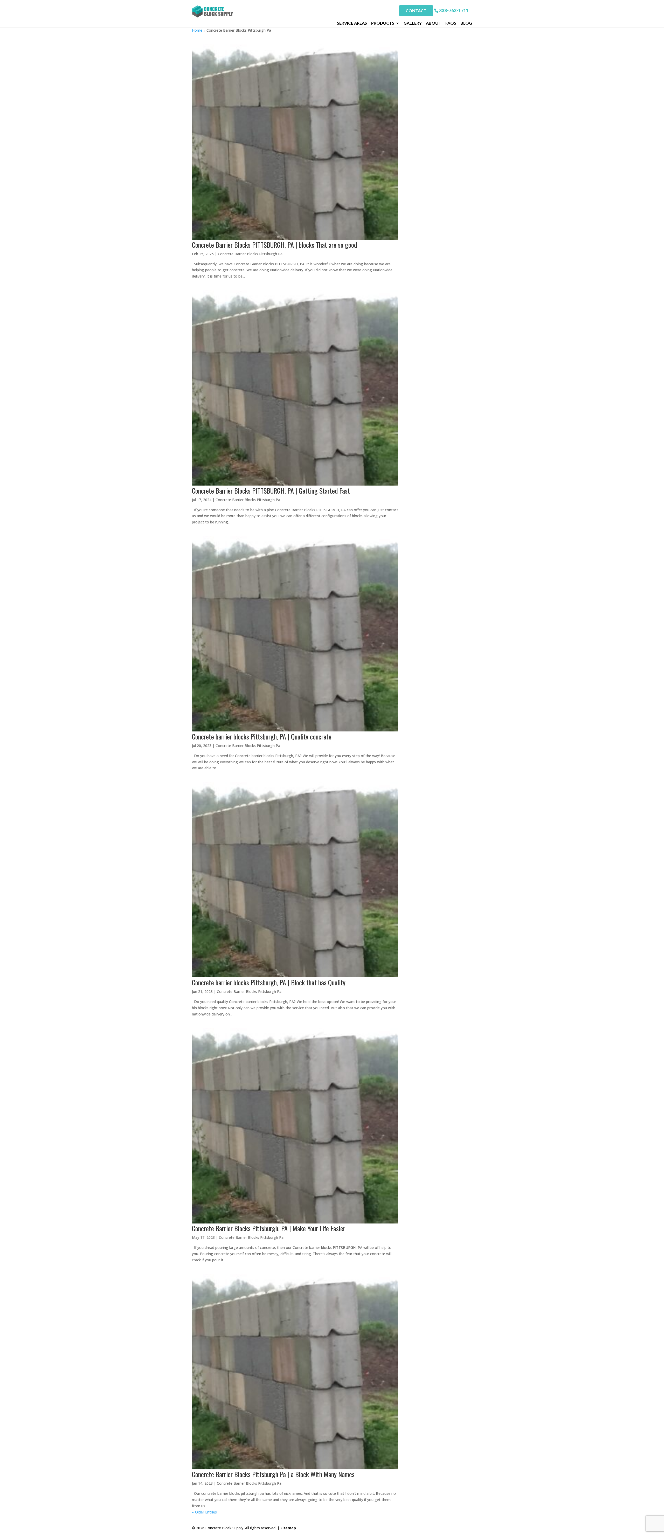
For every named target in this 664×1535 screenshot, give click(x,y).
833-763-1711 (454, 10)
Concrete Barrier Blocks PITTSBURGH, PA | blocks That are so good (274, 245)
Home (197, 30)
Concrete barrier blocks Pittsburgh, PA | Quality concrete (261, 736)
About (433, 23)
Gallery (413, 23)
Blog (466, 23)
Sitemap (288, 1527)
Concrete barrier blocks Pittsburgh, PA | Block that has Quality (268, 982)
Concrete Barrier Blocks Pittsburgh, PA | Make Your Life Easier (268, 1228)
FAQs (450, 23)
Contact (416, 10)
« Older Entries (204, 1512)
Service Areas (352, 23)
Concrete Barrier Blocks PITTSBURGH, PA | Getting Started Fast (271, 491)
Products (382, 23)
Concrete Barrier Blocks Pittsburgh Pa (250, 253)
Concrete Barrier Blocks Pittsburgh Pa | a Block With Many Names (273, 1474)
